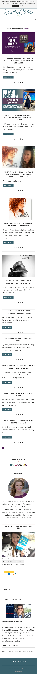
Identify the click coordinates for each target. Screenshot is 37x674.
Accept (15, 6)
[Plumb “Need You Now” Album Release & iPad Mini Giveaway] (18, 266)
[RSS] (26, 465)
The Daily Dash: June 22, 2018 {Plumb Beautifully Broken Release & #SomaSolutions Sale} (18, 174)
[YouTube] (21, 465)
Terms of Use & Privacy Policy (22, 651)
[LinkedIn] (18, 465)
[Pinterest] (16, 465)
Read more (7, 77)
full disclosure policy (11, 641)
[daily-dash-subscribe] (18, 611)
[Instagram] (24, 465)
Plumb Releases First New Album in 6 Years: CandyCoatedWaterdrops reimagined (18, 60)
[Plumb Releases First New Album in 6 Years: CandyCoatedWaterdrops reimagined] (18, 43)
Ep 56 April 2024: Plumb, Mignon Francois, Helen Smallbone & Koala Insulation (19, 117)
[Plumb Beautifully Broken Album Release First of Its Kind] (18, 209)
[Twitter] (13, 465)
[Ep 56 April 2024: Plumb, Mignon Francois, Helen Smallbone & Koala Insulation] (18, 100)
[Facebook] (11, 465)
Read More (23, 6)
